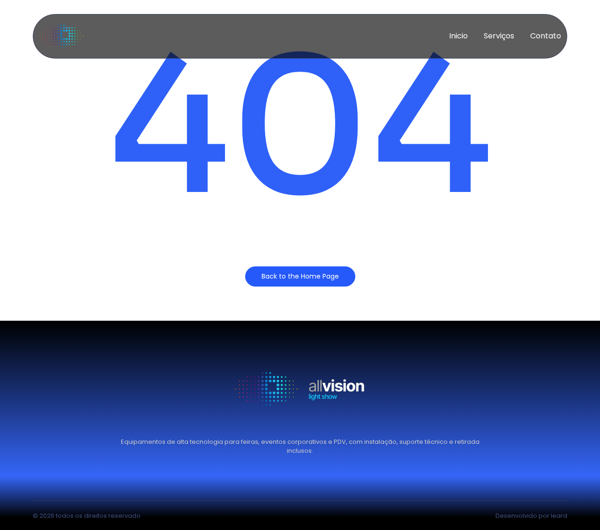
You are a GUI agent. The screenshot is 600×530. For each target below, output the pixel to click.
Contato (545, 35)
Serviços (499, 35)
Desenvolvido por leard (531, 515)
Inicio (458, 35)
